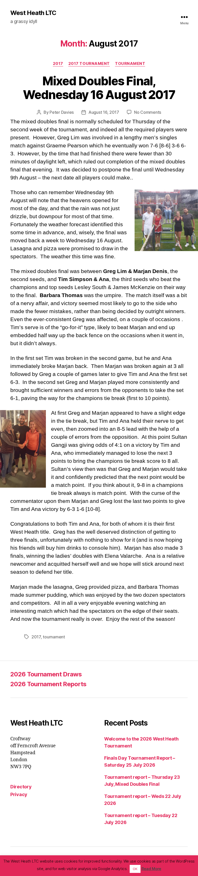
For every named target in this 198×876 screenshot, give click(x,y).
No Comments (147, 112)
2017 (58, 63)
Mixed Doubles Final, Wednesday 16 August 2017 (99, 88)
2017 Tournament (89, 63)
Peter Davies (62, 112)
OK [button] (135, 869)
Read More (151, 868)
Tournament (130, 63)
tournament (54, 636)
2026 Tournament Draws (46, 674)
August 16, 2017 (103, 112)
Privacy (18, 794)
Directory (21, 786)
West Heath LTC (33, 13)
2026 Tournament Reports (48, 684)
